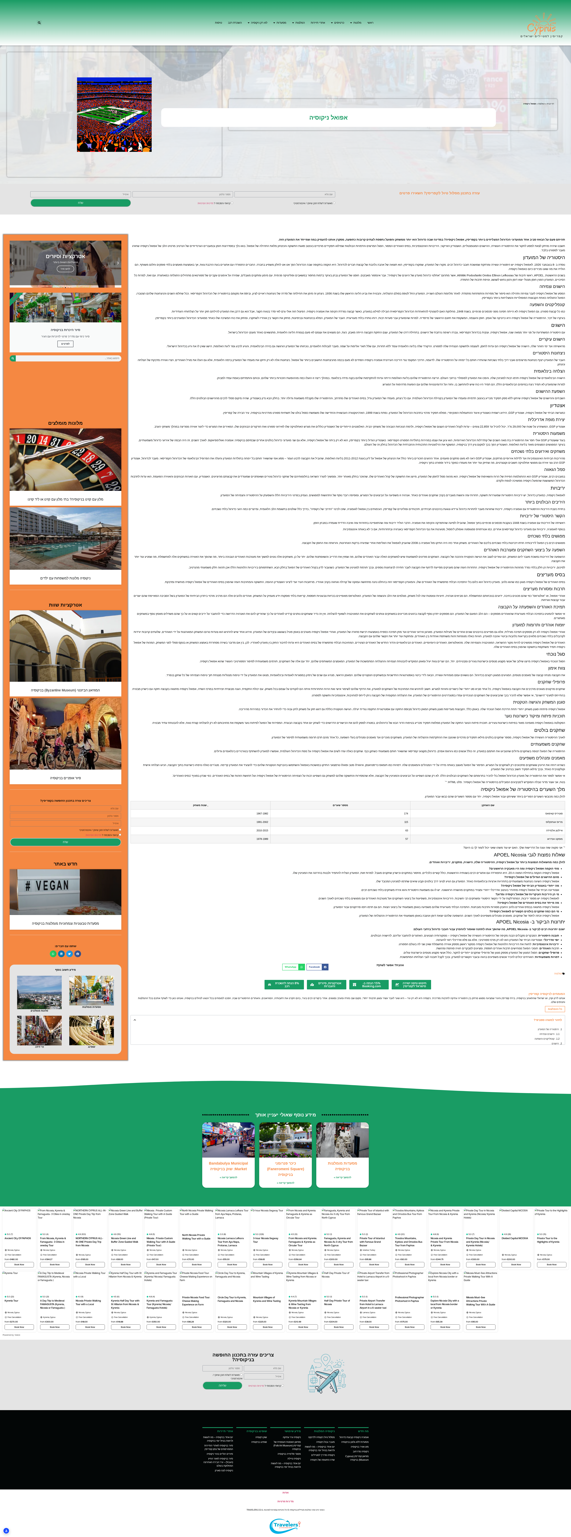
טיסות (218, 22)
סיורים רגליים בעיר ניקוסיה (220, 1454)
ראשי (370, 22)
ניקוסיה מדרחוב (361, 1451)
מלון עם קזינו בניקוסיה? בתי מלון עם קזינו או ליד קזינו (65, 499)
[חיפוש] (13, 358)
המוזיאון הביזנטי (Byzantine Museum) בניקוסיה (65, 690)
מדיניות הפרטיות (205, 203)
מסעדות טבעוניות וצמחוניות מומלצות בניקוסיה (65, 923)
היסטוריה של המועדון (548, 1029)
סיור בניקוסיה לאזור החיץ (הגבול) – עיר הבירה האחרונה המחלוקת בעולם (218, 1462)
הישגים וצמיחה (546, 1034)
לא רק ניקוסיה (259, 22)
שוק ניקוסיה (261, 1437)
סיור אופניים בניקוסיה (65, 778)
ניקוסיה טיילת (294, 1458)
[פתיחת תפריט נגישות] (6, 1530)
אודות (286, 1492)
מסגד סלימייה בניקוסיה (289, 1454)
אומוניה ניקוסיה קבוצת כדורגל (354, 1437)
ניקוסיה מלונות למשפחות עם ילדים (65, 578)
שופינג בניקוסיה (259, 1442)
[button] (39, 22)
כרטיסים (339, 22)
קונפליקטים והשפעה (544, 1039)
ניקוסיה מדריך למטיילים (323, 1455)
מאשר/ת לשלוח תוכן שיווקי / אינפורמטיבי (312, 203)
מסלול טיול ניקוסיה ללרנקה (321, 1437)
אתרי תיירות (318, 22)
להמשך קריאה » (342, 1177)
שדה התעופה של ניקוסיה (322, 1460)
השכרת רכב (235, 22)
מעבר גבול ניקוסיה (325, 1442)
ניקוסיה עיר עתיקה (292, 1437)
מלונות (357, 22)
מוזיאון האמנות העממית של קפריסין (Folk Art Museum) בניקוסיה (287, 1445)
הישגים (555, 1043)
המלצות (300, 22)
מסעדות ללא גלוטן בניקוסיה (355, 1442)
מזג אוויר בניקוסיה (360, 1446)
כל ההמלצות (555, 1009)
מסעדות (281, 22)
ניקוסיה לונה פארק (224, 1470)
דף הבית (550, 104)
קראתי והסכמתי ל (214, 203)
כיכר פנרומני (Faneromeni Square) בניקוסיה (285, 1169)
